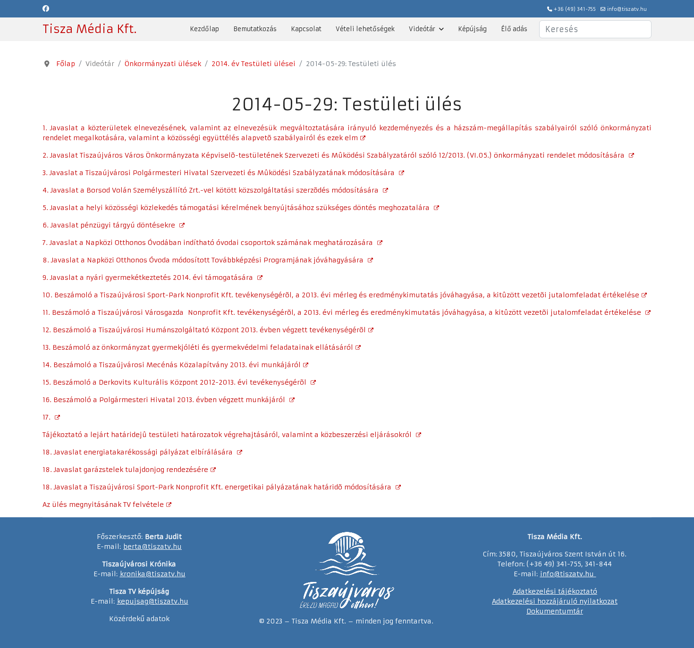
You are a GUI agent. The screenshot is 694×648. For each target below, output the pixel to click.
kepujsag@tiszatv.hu (152, 601)
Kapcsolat (306, 29)
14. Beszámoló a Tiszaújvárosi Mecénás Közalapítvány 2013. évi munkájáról (171, 365)
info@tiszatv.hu (627, 9)
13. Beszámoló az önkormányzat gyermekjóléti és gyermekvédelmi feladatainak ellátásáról (197, 347)
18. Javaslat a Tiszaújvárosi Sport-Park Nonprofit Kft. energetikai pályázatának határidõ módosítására (217, 487)
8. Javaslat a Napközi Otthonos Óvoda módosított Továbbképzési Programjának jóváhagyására (203, 260)
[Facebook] (45, 8)
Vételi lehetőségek (365, 29)
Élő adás (514, 29)
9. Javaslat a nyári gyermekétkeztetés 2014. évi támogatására (148, 277)
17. (47, 417)
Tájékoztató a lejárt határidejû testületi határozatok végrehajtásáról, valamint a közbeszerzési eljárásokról (228, 434)
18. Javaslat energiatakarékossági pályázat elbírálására (138, 452)
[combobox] (595, 29)
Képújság (472, 29)
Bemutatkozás (255, 29)
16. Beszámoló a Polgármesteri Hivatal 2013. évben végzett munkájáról (164, 400)
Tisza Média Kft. (89, 29)
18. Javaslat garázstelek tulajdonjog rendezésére (125, 469)
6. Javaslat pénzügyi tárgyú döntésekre (109, 225)
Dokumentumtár (554, 611)
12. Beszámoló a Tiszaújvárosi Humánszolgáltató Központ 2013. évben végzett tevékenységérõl (204, 330)
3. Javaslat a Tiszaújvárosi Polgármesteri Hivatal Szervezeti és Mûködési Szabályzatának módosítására (219, 172)
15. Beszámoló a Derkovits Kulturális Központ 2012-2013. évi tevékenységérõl (175, 382)
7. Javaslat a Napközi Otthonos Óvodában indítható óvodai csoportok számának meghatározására (208, 242)
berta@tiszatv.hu (152, 546)
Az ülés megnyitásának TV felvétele (103, 504)
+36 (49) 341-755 (575, 9)
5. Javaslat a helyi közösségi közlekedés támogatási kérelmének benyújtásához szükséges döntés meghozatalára (237, 207)
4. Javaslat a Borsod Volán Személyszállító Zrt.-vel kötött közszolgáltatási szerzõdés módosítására (211, 190)
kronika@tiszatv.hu (153, 574)
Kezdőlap (204, 29)
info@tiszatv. (562, 574)
